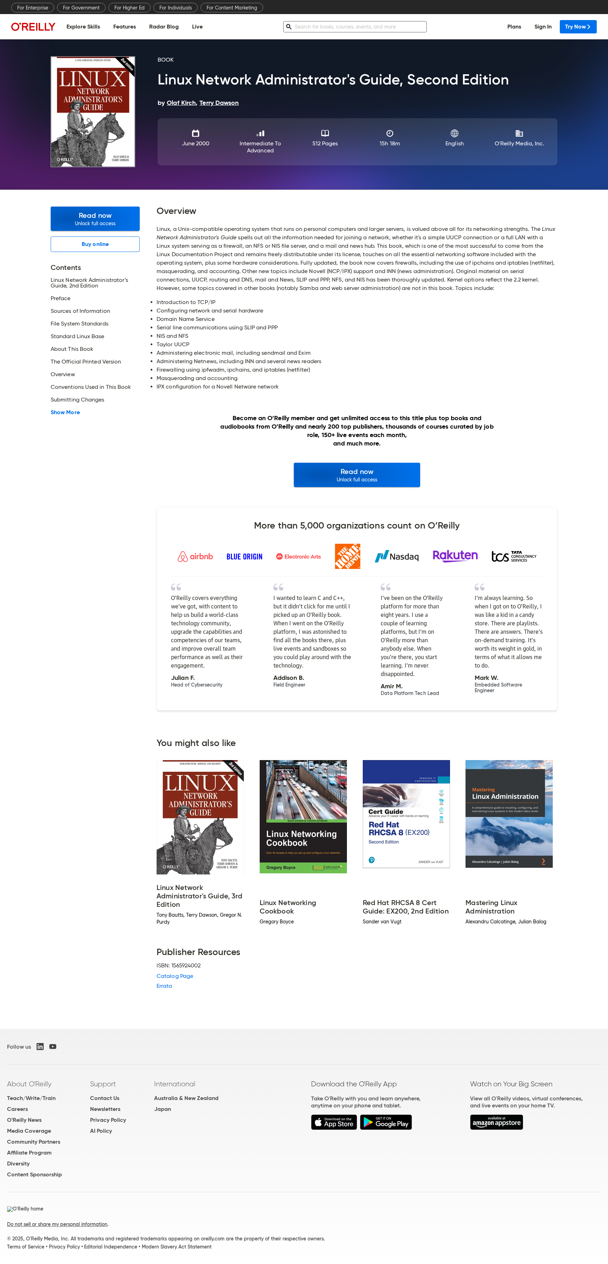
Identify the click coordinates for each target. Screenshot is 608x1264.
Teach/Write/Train (31, 1098)
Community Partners (33, 1141)
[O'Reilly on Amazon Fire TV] (496, 1128)
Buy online (95, 244)
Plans (514, 26)
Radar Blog (164, 26)
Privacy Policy (108, 1120)
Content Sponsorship (34, 1174)
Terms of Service (25, 1247)
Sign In (543, 26)
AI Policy (101, 1131)
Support (103, 1084)
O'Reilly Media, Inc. (519, 143)
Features (124, 26)
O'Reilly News (24, 1120)
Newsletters (105, 1109)
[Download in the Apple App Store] (334, 1128)
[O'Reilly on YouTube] (52, 1046)
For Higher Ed (129, 8)
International (174, 1084)
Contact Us (104, 1098)
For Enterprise (32, 8)
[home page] (33, 26)
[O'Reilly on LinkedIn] (40, 1046)
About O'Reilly (29, 1084)
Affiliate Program (29, 1152)
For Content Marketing (232, 8)
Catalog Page (175, 976)
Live (197, 26)
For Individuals (175, 8)
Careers (17, 1109)
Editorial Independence (110, 1247)
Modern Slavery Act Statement (176, 1247)
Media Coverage (29, 1131)
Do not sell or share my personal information (57, 1224)
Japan (162, 1109)
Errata (164, 985)
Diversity (18, 1163)
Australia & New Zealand (186, 1098)
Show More (65, 412)
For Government (81, 8)
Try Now (575, 26)
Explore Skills (83, 26)
